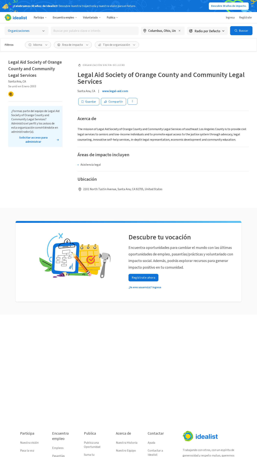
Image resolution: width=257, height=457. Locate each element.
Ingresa (230, 18)
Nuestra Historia (126, 443)
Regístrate (245, 18)
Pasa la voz (27, 451)
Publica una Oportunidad (92, 445)
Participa (39, 18)
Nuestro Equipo (126, 451)
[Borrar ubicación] (179, 30)
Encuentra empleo (63, 18)
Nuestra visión (29, 443)
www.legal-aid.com (115, 91)
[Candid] (11, 94)
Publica (111, 18)
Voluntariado (90, 18)
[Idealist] (16, 17)
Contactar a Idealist (155, 453)
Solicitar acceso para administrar (33, 140)
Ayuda (151, 443)
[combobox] (94, 31)
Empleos (58, 448)
